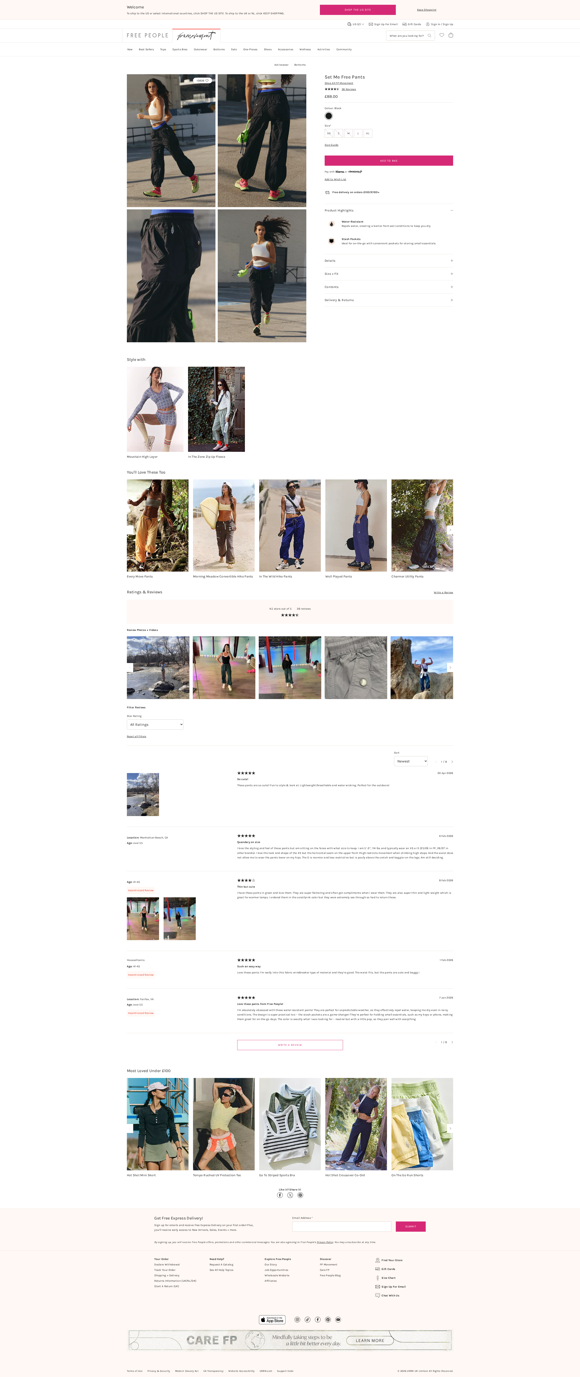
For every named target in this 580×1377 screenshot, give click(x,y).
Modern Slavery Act (186, 1371)
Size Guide (331, 144)
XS (330, 133)
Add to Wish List (335, 179)
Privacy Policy (325, 1242)
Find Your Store (392, 1260)
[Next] (449, 530)
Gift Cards (388, 1269)
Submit (410, 1226)
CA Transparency (213, 1371)
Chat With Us (390, 1295)
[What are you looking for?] (429, 36)
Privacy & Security (158, 1371)
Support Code (285, 1371)
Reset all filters (136, 736)
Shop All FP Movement (339, 83)
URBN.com (266, 1371)
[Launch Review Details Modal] (158, 667)
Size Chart (389, 1277)
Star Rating (134, 716)
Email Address (302, 1217)
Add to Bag (389, 160)
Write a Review (443, 592)
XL (368, 133)
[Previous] (131, 530)
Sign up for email (394, 1286)
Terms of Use (135, 1371)
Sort (396, 752)
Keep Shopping (427, 9)
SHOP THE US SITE (358, 9)
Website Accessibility (241, 1371)
